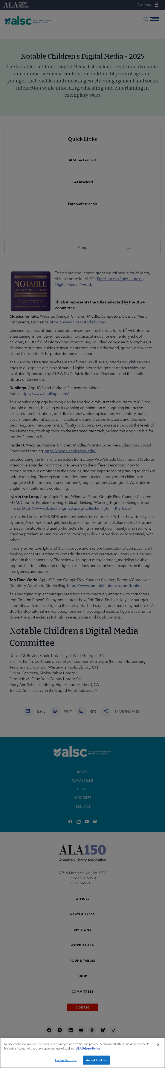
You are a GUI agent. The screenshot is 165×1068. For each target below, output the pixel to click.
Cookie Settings (65, 1060)
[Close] (158, 1044)
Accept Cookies (96, 1060)
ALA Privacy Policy (88, 1048)
